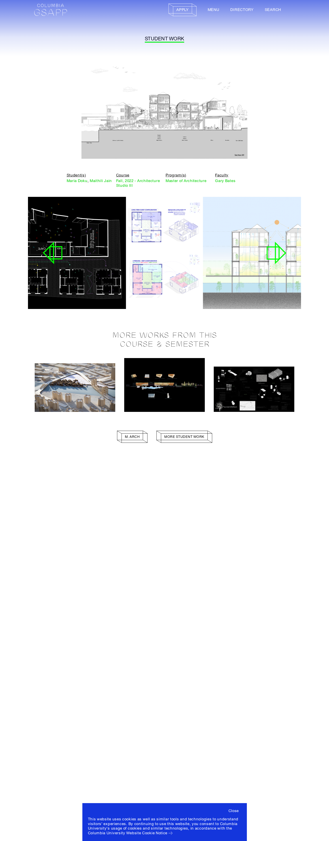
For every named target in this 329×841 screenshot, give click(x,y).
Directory (241, 9)
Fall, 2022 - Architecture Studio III (138, 183)
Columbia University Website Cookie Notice (128, 833)
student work (164, 39)
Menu (213, 9)
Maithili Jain (101, 180)
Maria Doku (77, 180)
